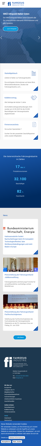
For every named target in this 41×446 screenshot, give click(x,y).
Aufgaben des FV (9, 390)
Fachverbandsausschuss (11, 394)
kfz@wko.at (19, 378)
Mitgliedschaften (9, 392)
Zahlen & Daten (9, 405)
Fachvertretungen (9, 396)
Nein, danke (17, 442)
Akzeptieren (6, 442)
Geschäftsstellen (9, 401)
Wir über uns (8, 385)
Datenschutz (8, 420)
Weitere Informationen (16, 437)
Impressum (7, 418)
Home (6, 415)
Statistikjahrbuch (9, 407)
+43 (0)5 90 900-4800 (22, 376)
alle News (20, 337)
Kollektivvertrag (9, 409)
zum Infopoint (11, 29)
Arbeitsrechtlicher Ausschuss (13, 399)
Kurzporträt (7, 387)
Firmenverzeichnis (9, 412)
